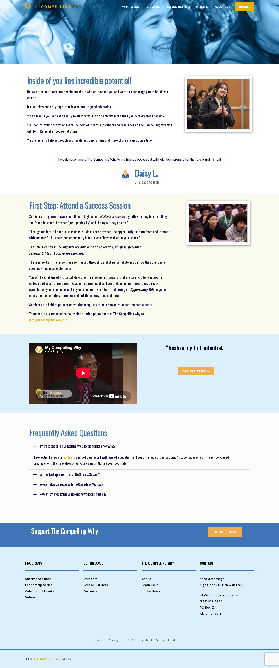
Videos (30, 597)
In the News (151, 591)
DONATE (244, 7)
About (146, 579)
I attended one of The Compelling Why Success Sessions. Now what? (77, 446)
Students (90, 579)
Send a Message (212, 579)
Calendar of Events (39, 591)
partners (69, 457)
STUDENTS (153, 7)
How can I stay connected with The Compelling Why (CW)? (71, 484)
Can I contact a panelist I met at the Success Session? (69, 474)
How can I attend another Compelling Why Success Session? (72, 494)
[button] (139, 446)
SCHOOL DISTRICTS (178, 7)
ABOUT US (221, 7)
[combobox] (173, 640)
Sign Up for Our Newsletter (221, 585)
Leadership (150, 585)
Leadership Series (38, 585)
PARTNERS (201, 7)
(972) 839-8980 (211, 601)
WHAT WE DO (130, 7)
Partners (90, 591)
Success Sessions (38, 579)
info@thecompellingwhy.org (219, 595)
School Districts (95, 585)
